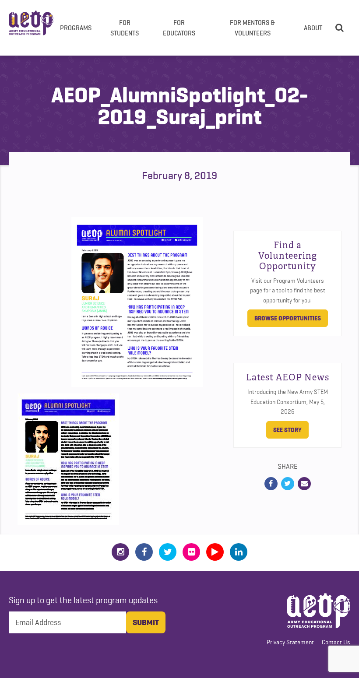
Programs (76, 28)
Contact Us (336, 642)
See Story (287, 429)
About (313, 28)
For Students (124, 27)
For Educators (179, 27)
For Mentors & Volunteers (252, 27)
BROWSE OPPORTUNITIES (287, 318)
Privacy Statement (290, 642)
